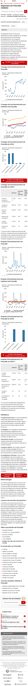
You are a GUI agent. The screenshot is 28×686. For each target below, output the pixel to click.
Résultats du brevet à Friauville (11, 590)
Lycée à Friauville (7, 564)
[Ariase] (7, 684)
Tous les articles (20, 665)
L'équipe (13, 662)
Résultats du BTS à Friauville (10, 592)
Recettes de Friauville (8, 475)
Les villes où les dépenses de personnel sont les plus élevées (15, 180)
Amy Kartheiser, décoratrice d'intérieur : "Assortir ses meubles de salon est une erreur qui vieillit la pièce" (13, 653)
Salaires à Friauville (7, 551)
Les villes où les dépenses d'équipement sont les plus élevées (15, 355)
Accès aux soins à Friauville (10, 573)
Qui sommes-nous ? (6, 662)
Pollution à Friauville (7, 577)
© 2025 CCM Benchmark (14, 668)
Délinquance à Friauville (9, 575)
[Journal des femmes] (7, 675)
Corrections (6, 666)
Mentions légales (13, 666)
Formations (6, 612)
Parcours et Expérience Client (11, 621)
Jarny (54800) (6, 539)
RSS (26, 665)
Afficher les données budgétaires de (10, 22)
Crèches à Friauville (7, 566)
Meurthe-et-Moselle (19, 3)
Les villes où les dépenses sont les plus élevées (15, 62)
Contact (5, 664)
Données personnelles (19, 664)
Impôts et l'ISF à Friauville (9, 555)
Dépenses (4, 29)
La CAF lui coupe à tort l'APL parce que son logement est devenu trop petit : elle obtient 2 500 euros (13, 648)
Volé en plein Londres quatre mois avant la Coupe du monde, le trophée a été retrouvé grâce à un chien (13, 638)
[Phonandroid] (20, 684)
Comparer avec (5, 25)
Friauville (4, 549)
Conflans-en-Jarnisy (18, 14)
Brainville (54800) (7, 530)
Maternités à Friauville (8, 569)
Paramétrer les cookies (6, 665)
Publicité (24, 662)
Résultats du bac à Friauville (10, 588)
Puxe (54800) (6, 536)
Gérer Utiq (14, 665)
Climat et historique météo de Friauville (13, 558)
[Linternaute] (7, 678)
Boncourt (3, 16)
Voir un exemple (22, 605)
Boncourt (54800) (7, 534)
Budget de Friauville (19, 475)
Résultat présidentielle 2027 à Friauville (13, 586)
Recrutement (11, 664)
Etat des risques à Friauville (10, 571)
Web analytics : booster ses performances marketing (10, 616)
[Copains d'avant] (7, 681)
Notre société (19, 662)
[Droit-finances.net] (20, 678)
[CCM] (20, 675)
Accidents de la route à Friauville (11, 560)
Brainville (9, 14)
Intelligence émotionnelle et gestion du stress (12, 627)
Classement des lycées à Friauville (12, 562)
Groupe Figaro (21, 666)
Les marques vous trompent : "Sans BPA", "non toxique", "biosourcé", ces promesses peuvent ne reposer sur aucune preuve (14, 643)
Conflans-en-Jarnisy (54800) (11, 532)
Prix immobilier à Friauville (9, 553)
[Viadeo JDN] (20, 681)
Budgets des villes (8, 3)
